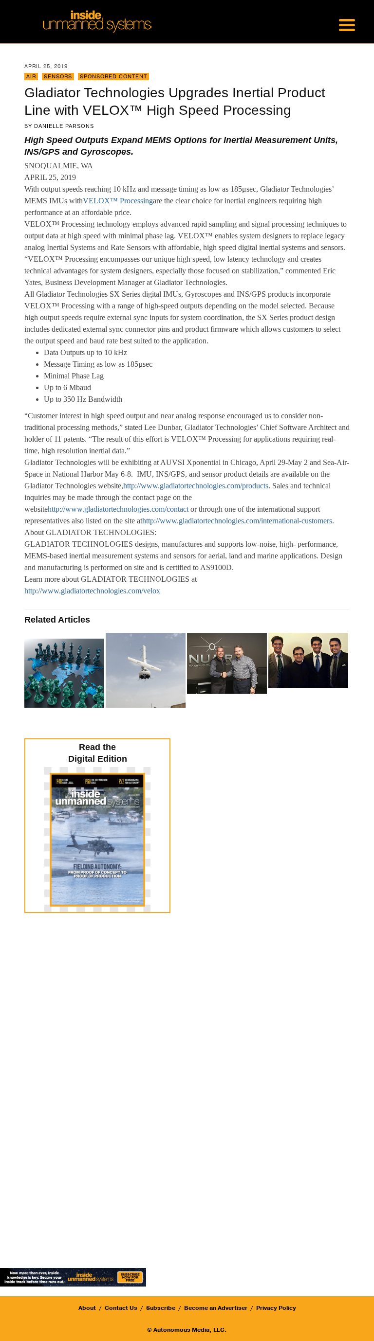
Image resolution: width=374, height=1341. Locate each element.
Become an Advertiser (215, 1308)
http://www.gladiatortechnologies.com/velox (92, 591)
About (87, 1308)
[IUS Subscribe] (73, 1276)
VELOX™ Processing (118, 201)
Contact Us (121, 1308)
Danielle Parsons (64, 126)
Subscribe (160, 1308)
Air (31, 76)
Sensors (58, 76)
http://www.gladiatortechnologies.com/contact (118, 509)
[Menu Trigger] (347, 24)
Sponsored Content (113, 76)
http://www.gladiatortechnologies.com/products (195, 486)
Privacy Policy (276, 1308)
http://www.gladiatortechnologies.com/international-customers (237, 521)
